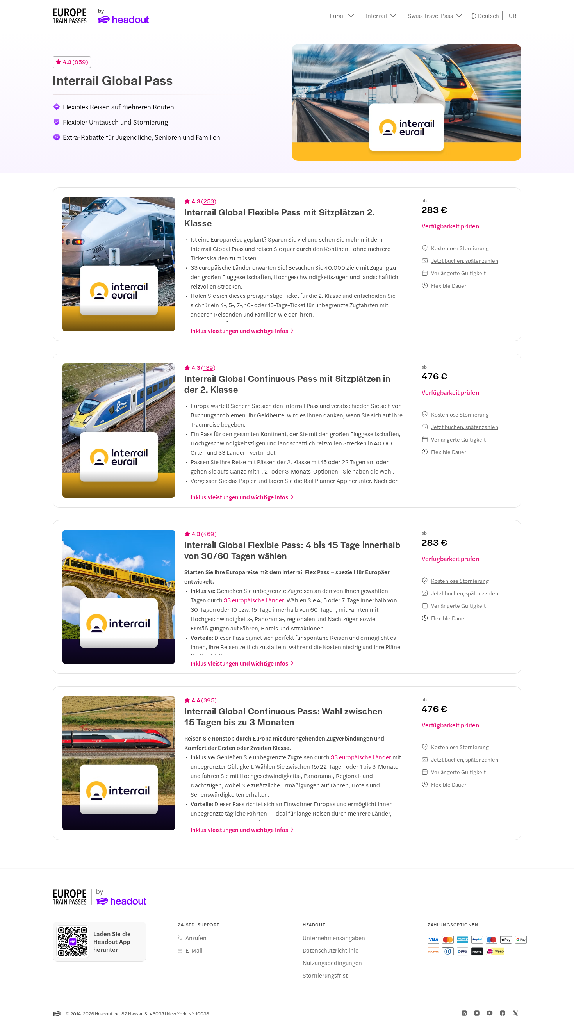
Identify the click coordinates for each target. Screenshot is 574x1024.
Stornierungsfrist (325, 975)
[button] (342, 15)
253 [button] (208, 201)
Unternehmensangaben (334, 938)
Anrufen (196, 938)
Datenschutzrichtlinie (330, 950)
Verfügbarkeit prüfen (450, 225)
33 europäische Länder (254, 600)
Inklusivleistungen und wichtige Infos (239, 331)
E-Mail (194, 950)
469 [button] (208, 534)
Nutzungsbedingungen (332, 963)
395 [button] (208, 700)
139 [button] (208, 367)
